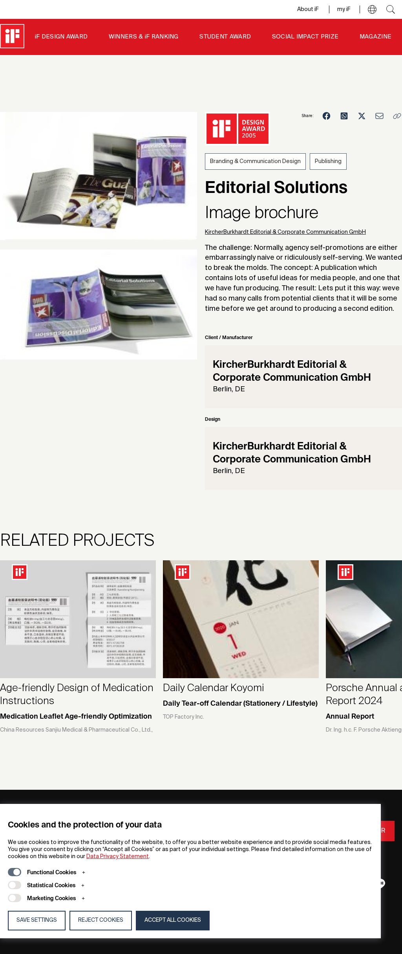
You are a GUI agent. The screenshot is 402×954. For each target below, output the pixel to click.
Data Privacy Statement (117, 856)
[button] (372, 9)
